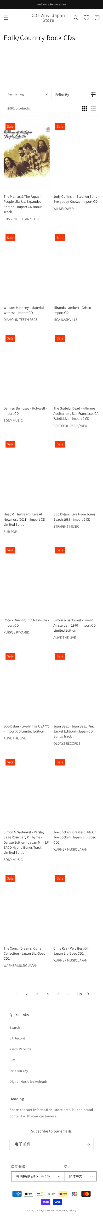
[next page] (88, 993)
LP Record (17, 1038)
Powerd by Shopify (66, 1210)
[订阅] (88, 1144)
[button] (6, 17)
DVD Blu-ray (19, 1071)
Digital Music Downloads (29, 1081)
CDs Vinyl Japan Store (46, 1210)
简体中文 (75, 1176)
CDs (13, 1060)
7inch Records (20, 1049)
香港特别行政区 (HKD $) (33, 1176)
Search (15, 1027)
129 (79, 993)
